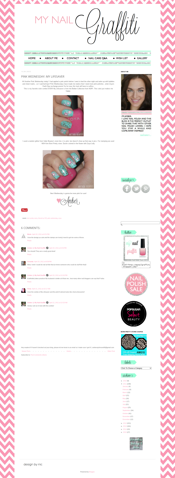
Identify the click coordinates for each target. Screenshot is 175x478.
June (124, 401)
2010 (125, 381)
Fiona (29, 289)
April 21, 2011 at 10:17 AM (41, 289)
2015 (125, 432)
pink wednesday (53, 218)
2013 (125, 426)
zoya (59, 218)
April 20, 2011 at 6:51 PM (40, 234)
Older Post (111, 351)
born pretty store (32, 218)
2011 (125, 384)
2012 (125, 423)
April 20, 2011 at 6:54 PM (57, 248)
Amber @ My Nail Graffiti (36, 248)
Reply (29, 240)
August (125, 407)
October (125, 413)
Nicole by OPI (42, 218)
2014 (125, 429)
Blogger (91, 472)
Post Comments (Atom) (39, 355)
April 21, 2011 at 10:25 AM (58, 303)
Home (69, 351)
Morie (29, 234)
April (124, 395)
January (126, 386)
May (124, 398)
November (126, 416)
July (124, 404)
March (125, 392)
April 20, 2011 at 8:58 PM (43, 262)
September (127, 410)
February (126, 389)
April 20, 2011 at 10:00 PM (58, 275)
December (126, 419)
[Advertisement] (137, 157)
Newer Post (26, 351)
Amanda (30, 262)
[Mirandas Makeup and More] (136, 450)
